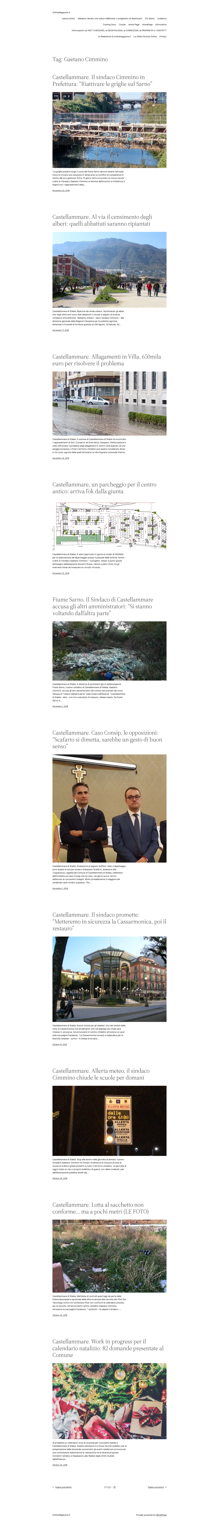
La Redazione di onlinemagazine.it (114, 36)
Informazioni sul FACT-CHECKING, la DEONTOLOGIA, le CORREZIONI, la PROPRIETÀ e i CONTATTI (119, 30)
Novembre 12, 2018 (60, 573)
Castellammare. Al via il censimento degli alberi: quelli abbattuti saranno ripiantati (102, 220)
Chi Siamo (150, 18)
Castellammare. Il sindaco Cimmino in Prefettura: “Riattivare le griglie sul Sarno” (102, 80)
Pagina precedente (62, 1487)
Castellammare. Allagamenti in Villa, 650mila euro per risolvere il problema (106, 360)
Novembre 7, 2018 (60, 706)
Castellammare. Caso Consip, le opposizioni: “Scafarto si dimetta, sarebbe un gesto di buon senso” (107, 739)
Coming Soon (109, 24)
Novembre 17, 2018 (60, 330)
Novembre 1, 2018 (60, 888)
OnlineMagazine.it (61, 12)
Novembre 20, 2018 (61, 190)
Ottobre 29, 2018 (59, 1178)
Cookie (122, 24)
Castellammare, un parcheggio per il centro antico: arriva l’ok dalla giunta (104, 488)
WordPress (161, 1515)
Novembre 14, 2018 (60, 458)
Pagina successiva (157, 1487)
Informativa (161, 24)
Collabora (162, 18)
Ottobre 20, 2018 (59, 1465)
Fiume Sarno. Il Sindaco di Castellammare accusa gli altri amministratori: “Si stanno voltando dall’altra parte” (102, 606)
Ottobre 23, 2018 (59, 1315)
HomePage (147, 24)
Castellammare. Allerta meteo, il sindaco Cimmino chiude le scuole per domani (101, 1074)
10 (114, 1487)
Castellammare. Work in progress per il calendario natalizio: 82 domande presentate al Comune (108, 1348)
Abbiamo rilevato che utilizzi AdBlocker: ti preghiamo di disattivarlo (110, 18)
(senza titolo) (68, 18)
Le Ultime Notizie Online (145, 36)
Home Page (133, 24)
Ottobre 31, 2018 (59, 1044)
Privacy (163, 36)
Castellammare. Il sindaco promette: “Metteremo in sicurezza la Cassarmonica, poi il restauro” (109, 921)
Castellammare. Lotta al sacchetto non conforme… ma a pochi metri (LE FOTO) (100, 1208)
